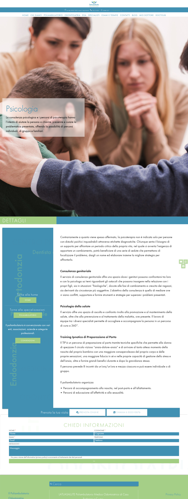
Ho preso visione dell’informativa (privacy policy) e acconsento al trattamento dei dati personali (46, 457)
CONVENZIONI (116, 10)
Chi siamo (36, 15)
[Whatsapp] (186, 261)
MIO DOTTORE (146, 15)
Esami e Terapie (110, 15)
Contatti (125, 15)
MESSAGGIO (14, 444)
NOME (12, 430)
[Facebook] (183, 266)
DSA (84, 15)
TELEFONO (98, 437)
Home (25, 15)
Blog (134, 15)
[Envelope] (181, 261)
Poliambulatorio (53, 15)
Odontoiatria (72, 15)
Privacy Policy (173, 494)
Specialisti (94, 15)
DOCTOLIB (161, 15)
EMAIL (11, 437)
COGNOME (99, 430)
